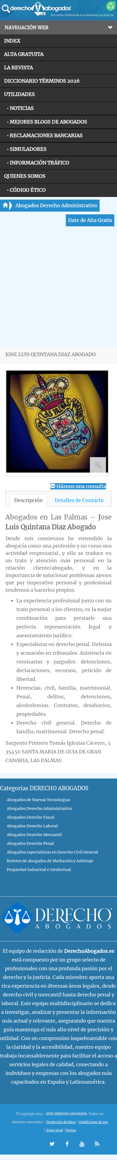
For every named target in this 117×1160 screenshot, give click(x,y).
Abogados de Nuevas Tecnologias (38, 799)
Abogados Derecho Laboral (32, 826)
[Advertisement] (58, 287)
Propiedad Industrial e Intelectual (39, 869)
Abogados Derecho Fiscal (30, 817)
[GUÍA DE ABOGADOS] (58, 16)
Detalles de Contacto (79, 500)
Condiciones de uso (93, 1122)
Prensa (71, 1130)
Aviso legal (54, 1130)
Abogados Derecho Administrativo (56, 205)
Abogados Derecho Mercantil (34, 834)
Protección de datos (61, 1122)
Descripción (28, 500)
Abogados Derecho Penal (30, 843)
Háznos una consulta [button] (80, 486)
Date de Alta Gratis (90, 220)
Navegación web (26, 28)
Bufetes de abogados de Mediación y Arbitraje (50, 860)
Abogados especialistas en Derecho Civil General (52, 852)
